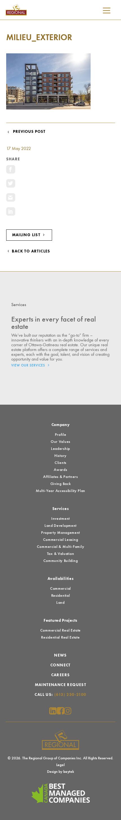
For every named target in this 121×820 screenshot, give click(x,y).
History (60, 456)
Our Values (60, 442)
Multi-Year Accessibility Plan (60, 491)
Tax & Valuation (60, 554)
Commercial (60, 589)
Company (60, 425)
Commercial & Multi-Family (60, 547)
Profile (60, 435)
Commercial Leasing (60, 540)
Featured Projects (60, 621)
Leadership (60, 449)
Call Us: (60, 695)
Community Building (60, 561)
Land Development (60, 526)
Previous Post (28, 132)
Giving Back (60, 484)
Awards (60, 470)
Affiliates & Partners (60, 477)
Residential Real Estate (60, 637)
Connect (60, 665)
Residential (60, 596)
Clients (60, 463)
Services (60, 509)
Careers (60, 675)
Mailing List (27, 235)
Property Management (60, 533)
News (60, 655)
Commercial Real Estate (60, 630)
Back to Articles (30, 251)
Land (60, 603)
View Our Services (28, 365)
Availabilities (61, 579)
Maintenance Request (60, 685)
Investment (60, 519)
